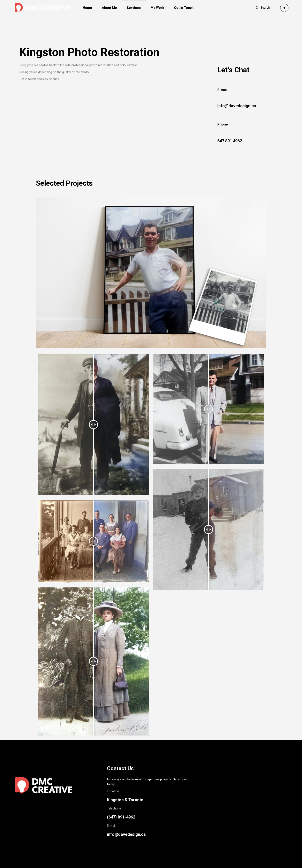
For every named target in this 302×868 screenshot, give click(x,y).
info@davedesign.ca (236, 105)
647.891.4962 (229, 140)
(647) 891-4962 (121, 817)
